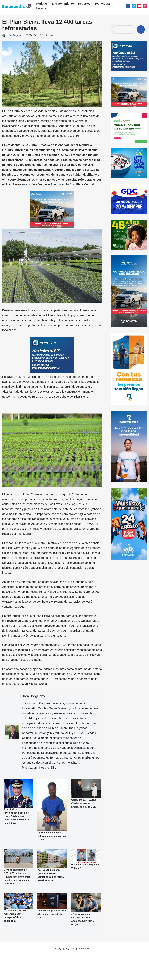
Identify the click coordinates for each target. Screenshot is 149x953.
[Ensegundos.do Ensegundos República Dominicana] (16, 6)
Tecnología (102, 3)
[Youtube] (139, 6)
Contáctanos (60, 949)
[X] (134, 6)
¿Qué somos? (82, 949)
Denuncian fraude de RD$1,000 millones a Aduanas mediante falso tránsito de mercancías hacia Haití (17, 877)
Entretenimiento (63, 3)
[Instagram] (145, 6)
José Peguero (14, 35)
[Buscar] (141, 29)
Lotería (41, 8)
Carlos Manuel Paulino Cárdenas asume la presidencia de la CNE (83, 803)
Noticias (42, 3)
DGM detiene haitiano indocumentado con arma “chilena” (51, 836)
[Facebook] (128, 6)
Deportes (84, 3)
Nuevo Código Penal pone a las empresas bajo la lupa (51, 914)
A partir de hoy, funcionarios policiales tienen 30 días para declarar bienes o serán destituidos (17, 816)
